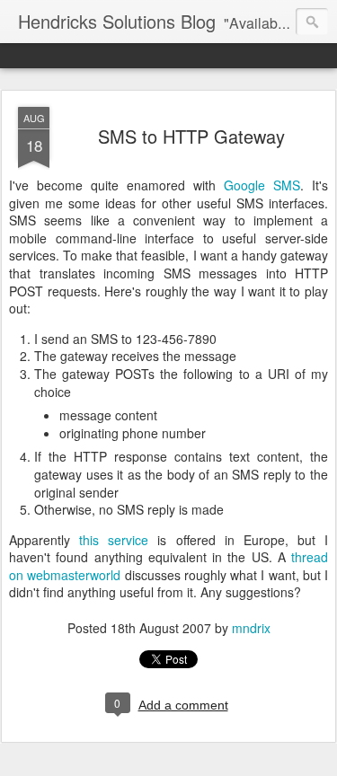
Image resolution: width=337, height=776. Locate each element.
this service (113, 540)
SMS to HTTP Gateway (191, 136)
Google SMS (262, 185)
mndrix (251, 628)
